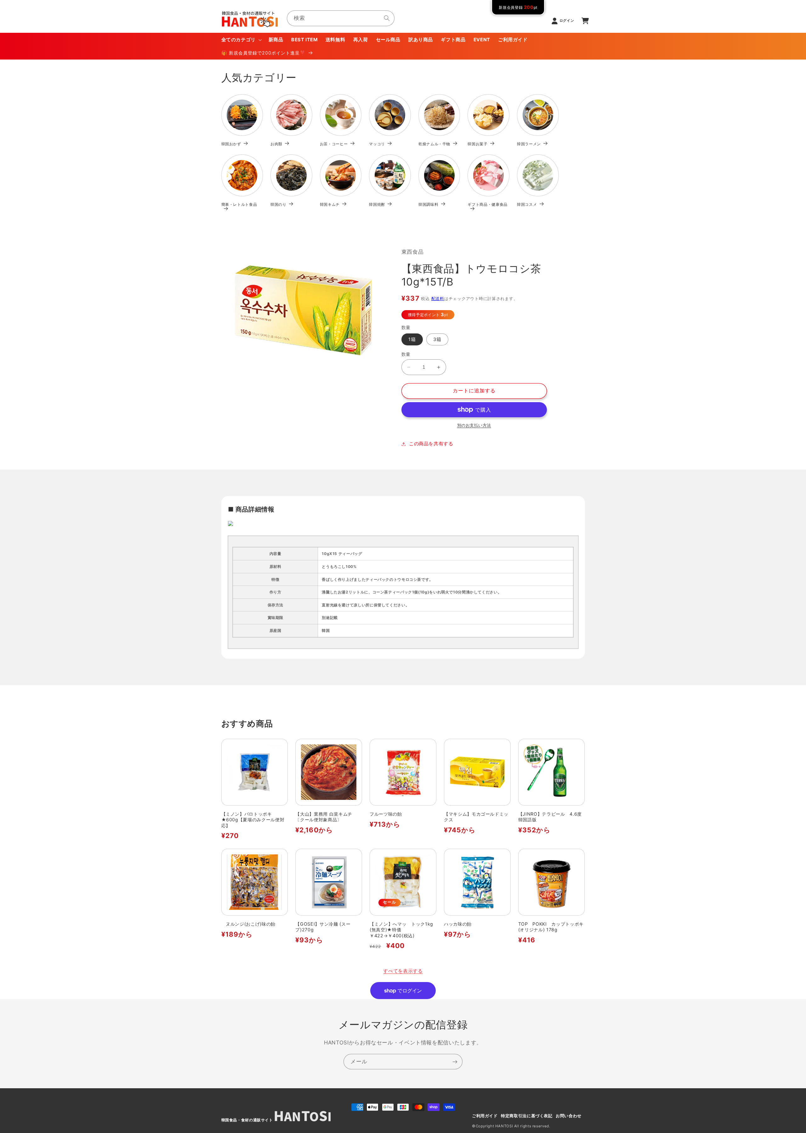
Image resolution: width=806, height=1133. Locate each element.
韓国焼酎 (377, 204)
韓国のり (278, 204)
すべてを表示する (403, 971)
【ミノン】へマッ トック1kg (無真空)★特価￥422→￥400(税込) (401, 929)
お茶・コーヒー (334, 144)
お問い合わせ (569, 1115)
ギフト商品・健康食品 (488, 204)
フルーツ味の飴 (386, 814)
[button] (240, 40)
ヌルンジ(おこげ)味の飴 (248, 924)
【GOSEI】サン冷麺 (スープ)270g (322, 926)
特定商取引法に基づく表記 (527, 1115)
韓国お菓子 (477, 144)
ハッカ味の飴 (458, 924)
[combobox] (340, 18)
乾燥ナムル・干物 (434, 144)
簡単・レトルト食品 (239, 204)
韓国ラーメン (529, 144)
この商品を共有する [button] (431, 444)
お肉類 (276, 144)
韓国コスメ (527, 204)
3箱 (437, 339)
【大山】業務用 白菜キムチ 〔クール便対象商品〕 (326, 816)
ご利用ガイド (485, 1115)
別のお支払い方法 (474, 425)
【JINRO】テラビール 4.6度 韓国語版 (551, 816)
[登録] (455, 1061)
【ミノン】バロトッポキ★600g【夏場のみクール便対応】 (253, 819)
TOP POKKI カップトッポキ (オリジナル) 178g (551, 926)
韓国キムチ (330, 204)
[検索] (387, 18)
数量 (406, 354)
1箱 (412, 339)
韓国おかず (231, 144)
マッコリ (377, 144)
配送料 (437, 298)
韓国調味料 (428, 204)
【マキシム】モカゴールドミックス (476, 816)
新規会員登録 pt (518, 7)
